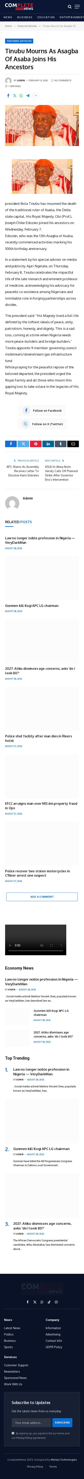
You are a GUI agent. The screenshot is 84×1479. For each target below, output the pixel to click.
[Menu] (77, 6)
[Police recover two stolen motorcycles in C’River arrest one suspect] (42, 844)
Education (46, 17)
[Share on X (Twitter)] (15, 95)
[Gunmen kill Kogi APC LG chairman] (42, 578)
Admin (21, 80)
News (8, 17)
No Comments (63, 80)
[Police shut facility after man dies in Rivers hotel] (42, 709)
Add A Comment (42, 896)
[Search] (69, 6)
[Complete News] (19, 6)
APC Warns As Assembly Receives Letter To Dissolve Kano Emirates (23, 471)
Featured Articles (19, 41)
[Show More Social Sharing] (35, 95)
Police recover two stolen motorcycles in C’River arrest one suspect (37, 873)
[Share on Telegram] (28, 95)
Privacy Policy (24, 1437)
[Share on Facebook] (8, 95)
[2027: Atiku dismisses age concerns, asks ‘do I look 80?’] (42, 641)
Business (25, 17)
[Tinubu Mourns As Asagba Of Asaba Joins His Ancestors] (42, 125)
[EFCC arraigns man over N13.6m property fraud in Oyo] (42, 776)
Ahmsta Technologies (64, 1459)
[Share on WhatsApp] (21, 95)
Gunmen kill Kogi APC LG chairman (32, 606)
